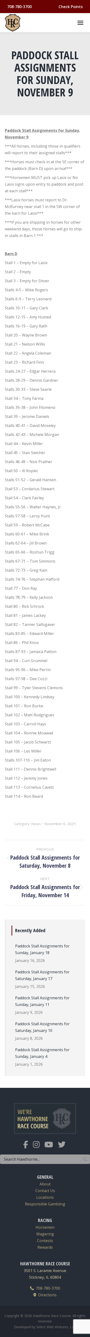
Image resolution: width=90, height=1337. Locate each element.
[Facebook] (28, 1147)
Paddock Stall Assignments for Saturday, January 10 (42, 1027)
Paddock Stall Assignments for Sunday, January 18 (42, 949)
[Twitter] (64, 1147)
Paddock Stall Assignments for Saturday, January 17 (42, 975)
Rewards (45, 1247)
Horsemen (45, 1227)
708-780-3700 (47, 1288)
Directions (46, 1294)
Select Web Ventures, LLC (56, 1327)
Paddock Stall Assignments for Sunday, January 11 (42, 1001)
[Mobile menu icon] (80, 22)
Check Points (71, 6)
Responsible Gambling (45, 1204)
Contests (45, 1240)
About (45, 1184)
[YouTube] (51, 1147)
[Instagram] (38, 1147)
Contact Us (45, 1190)
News (36, 823)
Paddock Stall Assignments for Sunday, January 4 (42, 1053)
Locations (45, 1197)
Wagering (45, 1234)
